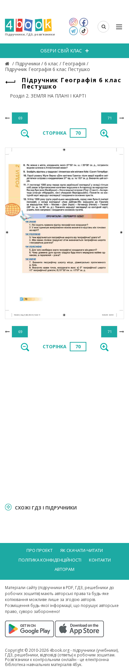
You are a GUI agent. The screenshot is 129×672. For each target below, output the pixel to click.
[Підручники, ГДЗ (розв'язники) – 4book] (8, 63)
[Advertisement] (64, 426)
